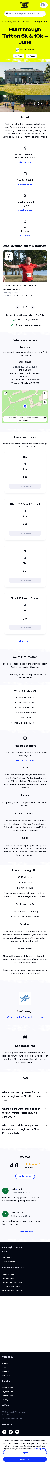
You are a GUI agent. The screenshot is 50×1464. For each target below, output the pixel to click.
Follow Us (7, 1424)
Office (5, 1405)
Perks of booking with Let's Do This (25, 315)
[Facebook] (5, 1434)
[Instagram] (18, 1434)
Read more (24, 677)
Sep (8, 254)
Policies (6, 1381)
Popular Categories (13, 1267)
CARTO (21, 418)
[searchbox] (25, 14)
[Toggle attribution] (45, 417)
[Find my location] (45, 402)
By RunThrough (27, 49)
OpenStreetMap (33, 418)
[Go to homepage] (25, 5)
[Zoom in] (45, 393)
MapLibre (12, 418)
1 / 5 (25, 307)
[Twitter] (12, 1434)
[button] (25, 406)
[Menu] (9, 5)
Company (7, 1356)
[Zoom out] (45, 397)
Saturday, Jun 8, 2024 (25, 366)
